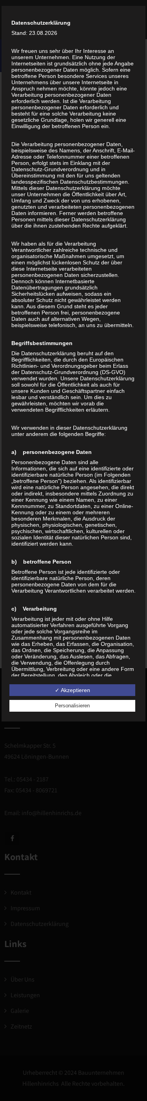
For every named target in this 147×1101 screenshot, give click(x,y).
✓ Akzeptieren (72, 690)
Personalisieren (72, 706)
